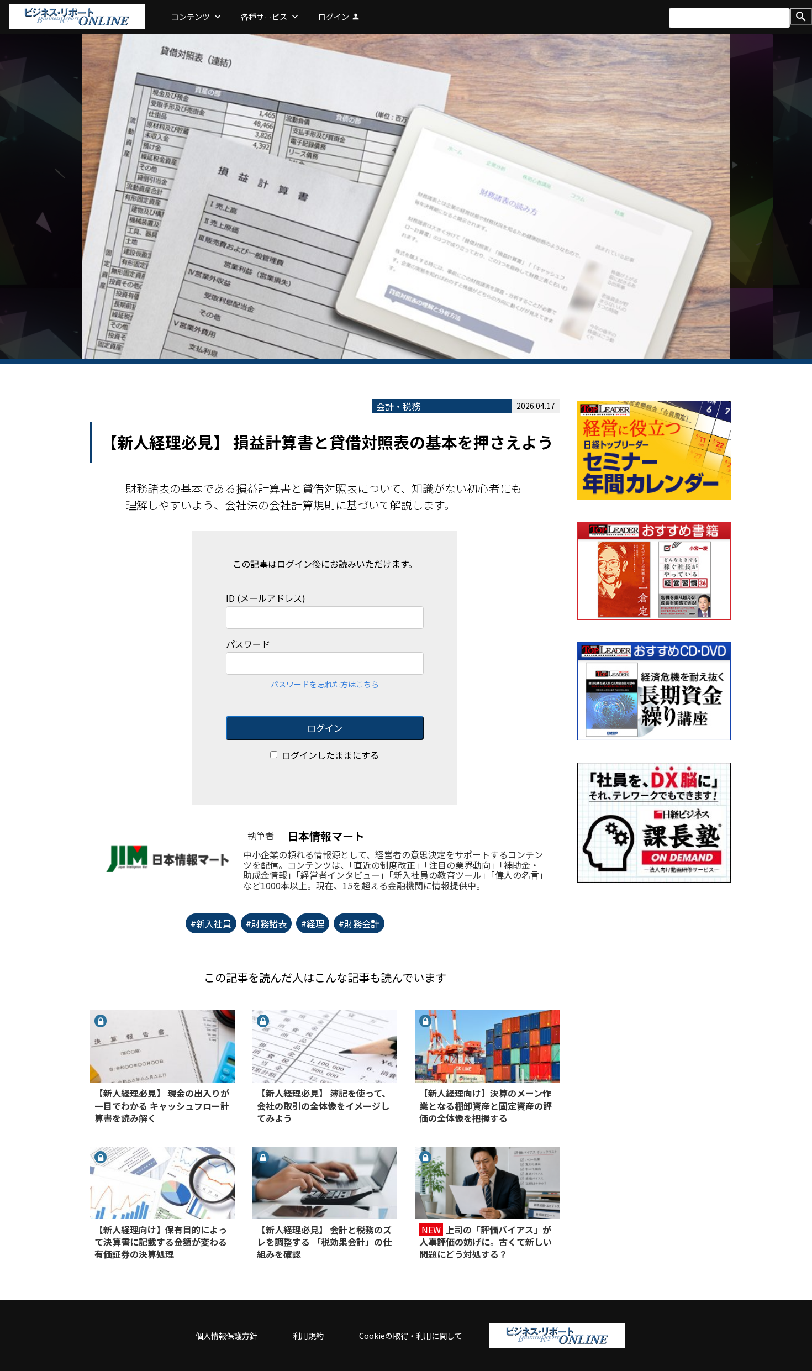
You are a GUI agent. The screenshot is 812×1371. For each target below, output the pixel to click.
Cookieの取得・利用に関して (410, 1335)
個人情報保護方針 (226, 1335)
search (801, 16)
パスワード (248, 644)
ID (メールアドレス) (265, 598)
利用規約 (308, 1335)
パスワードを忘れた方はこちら (325, 684)
